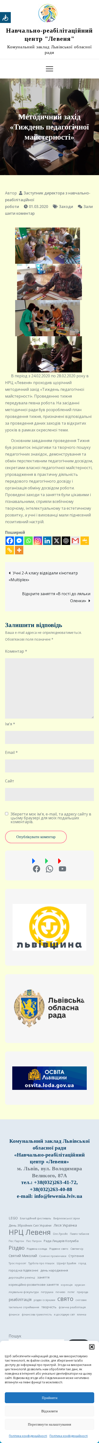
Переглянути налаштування (49, 1424)
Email (11, 752)
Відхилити (49, 1411)
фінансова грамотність (37, 1314)
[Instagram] (38, 540)
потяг (71, 1292)
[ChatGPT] (66, 540)
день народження (54, 1270)
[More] (19, 550)
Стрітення (76, 1256)
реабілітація (20, 1299)
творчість (48, 1307)
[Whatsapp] (28, 540)
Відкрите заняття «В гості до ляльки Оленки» (56, 597)
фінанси (14, 1314)
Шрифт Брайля (66, 1263)
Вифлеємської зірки (66, 1218)
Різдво (17, 1247)
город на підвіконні (23, 1270)
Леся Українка (65, 1225)
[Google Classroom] (84, 540)
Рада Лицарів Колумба (61, 1241)
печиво (60, 1292)
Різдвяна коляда (37, 1248)
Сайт (9, 781)
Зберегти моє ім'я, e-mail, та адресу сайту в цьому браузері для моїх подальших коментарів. (51, 818)
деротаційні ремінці (22, 1277)
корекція (67, 1284)
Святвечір (76, 1248)
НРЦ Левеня (30, 1232)
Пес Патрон (34, 1241)
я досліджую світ (64, 1314)
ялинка (81, 1314)
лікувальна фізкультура (24, 1292)
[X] (56, 540)
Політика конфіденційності (28, 1436)
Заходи (66, 206)
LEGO (13, 1217)
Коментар (16, 651)
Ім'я (10, 724)
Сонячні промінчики (52, 1256)
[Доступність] (5, 17)
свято (65, 1298)
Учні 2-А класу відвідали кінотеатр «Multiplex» (43, 576)
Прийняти (49, 1398)
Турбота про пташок (41, 1263)
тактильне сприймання (24, 1307)
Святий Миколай (23, 1255)
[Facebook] (10, 540)
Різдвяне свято (58, 1248)
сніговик (81, 1300)
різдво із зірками (44, 1300)
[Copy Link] (10, 550)
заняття (43, 1277)
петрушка (47, 1292)
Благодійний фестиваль (35, 1218)
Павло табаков (79, 1234)
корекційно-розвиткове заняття (34, 1284)
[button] (91, 1346)
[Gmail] (75, 540)
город (82, 1263)
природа (82, 1292)
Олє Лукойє (60, 1234)
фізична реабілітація (72, 1307)
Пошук (15, 1336)
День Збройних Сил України (30, 1225)
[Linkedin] (47, 540)
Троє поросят (17, 1263)
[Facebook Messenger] (19, 540)
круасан (80, 1284)
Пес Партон (16, 1241)
